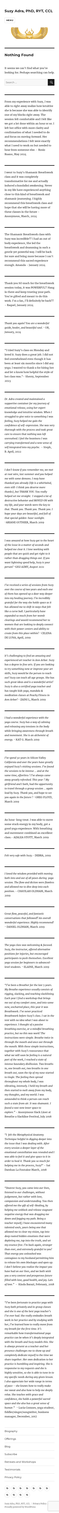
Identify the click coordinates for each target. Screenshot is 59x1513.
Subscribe (11, 1454)
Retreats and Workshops (20, 1461)
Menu (9, 20)
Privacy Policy (13, 1477)
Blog (7, 1446)
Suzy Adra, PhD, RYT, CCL (29, 11)
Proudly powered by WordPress (20, 1507)
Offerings (10, 1438)
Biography (11, 1431)
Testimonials (12, 1469)
